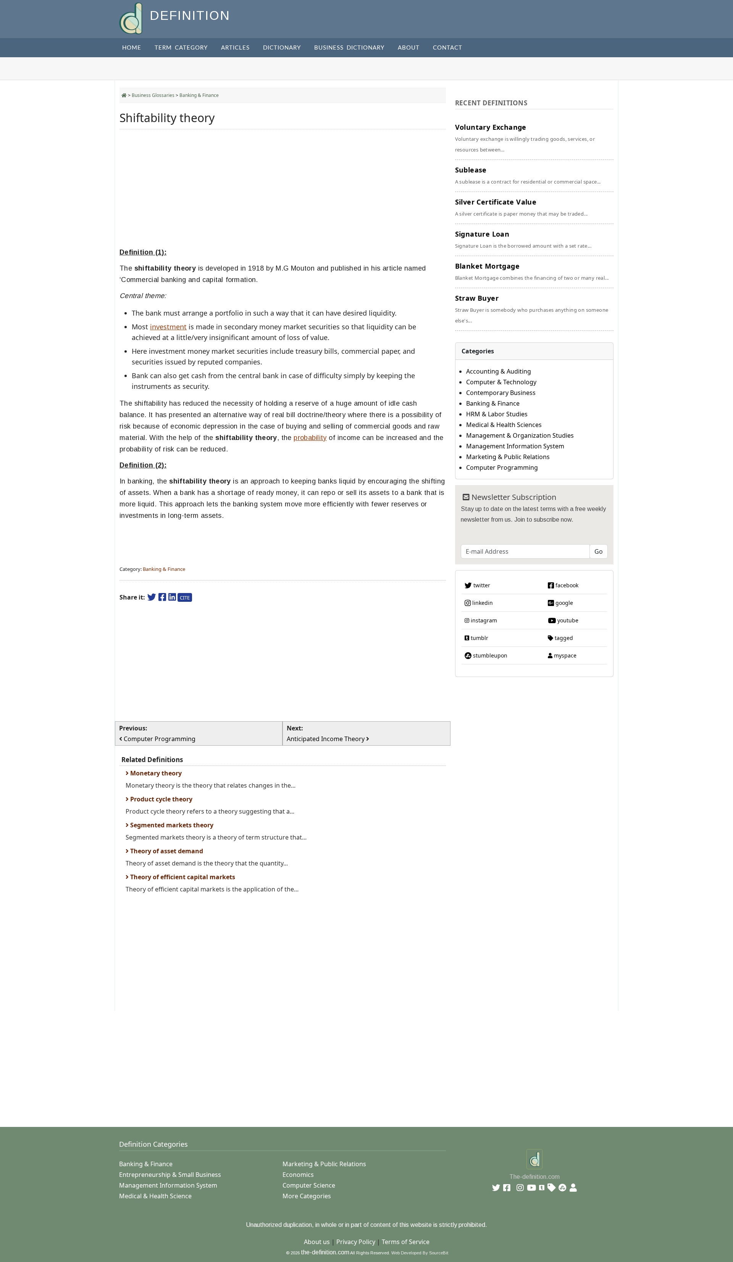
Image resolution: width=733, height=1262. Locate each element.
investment (168, 326)
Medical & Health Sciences (504, 425)
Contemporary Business (501, 392)
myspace (564, 655)
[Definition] (131, 18)
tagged (563, 637)
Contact (447, 48)
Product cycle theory (160, 799)
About (409, 48)
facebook (566, 585)
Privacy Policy (355, 1242)
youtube (567, 620)
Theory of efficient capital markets (182, 877)
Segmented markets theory (171, 825)
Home (131, 48)
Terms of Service (405, 1242)
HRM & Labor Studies (497, 414)
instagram (483, 620)
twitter (481, 585)
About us (317, 1242)
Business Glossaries (153, 95)
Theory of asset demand (166, 851)
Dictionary (282, 48)
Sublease (528, 175)
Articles (235, 48)
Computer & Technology (501, 382)
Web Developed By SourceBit (419, 1253)
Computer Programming (502, 467)
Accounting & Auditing (498, 371)
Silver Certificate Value (521, 207)
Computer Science (309, 1185)
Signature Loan (523, 239)
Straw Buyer (532, 308)
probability (310, 438)
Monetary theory (155, 773)
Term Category (181, 48)
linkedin (482, 602)
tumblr (478, 637)
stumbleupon (489, 655)
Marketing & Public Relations (508, 457)
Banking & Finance (199, 95)
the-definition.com (325, 1252)
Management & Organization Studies (520, 435)
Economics (298, 1174)
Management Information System (515, 446)
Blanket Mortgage (532, 271)
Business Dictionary (349, 48)
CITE (185, 597)
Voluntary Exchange (525, 137)
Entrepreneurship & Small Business (170, 1174)
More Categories (307, 1196)
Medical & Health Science (155, 1196)
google (563, 602)
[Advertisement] (282, 188)
